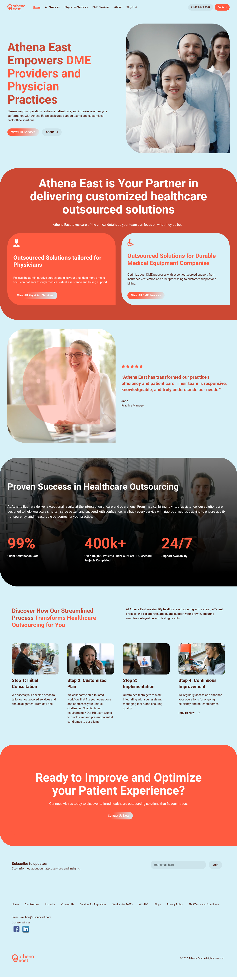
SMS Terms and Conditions (204, 904)
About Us (52, 132)
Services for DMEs (122, 904)
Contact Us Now (118, 815)
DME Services (100, 7)
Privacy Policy (175, 904)
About (118, 7)
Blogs (157, 904)
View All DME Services (146, 295)
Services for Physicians (93, 904)
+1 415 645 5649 (200, 7)
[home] (16, 7)
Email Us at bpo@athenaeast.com (31, 917)
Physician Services (76, 7)
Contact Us (67, 904)
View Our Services (23, 132)
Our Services (32, 904)
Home (36, 7)
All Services (52, 7)
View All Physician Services (35, 295)
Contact (222, 7)
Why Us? (131, 7)
